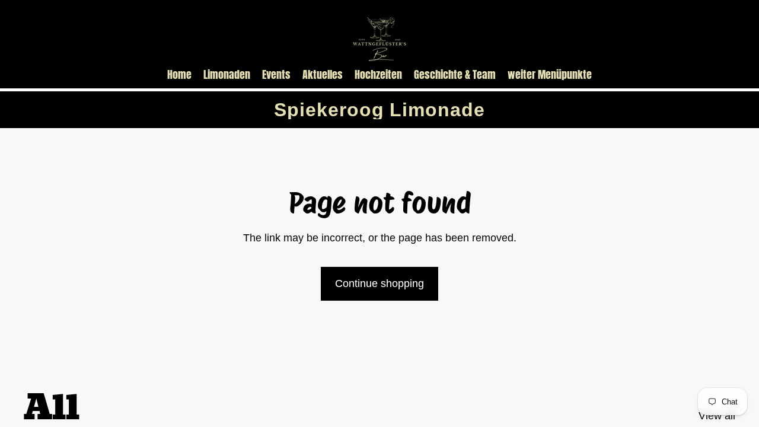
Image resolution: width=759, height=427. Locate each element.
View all (717, 416)
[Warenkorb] (722, 36)
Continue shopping (379, 283)
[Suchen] (671, 36)
